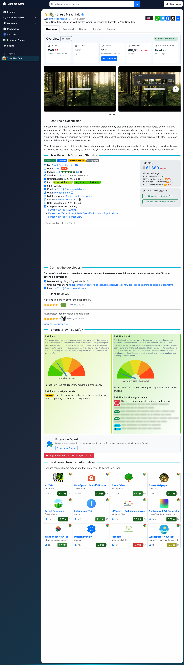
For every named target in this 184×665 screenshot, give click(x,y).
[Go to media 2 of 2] (114, 115)
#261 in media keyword (154, 185)
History (11, 54)
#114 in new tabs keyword (156, 182)
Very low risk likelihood (87, 182)
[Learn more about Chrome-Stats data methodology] (79, 199)
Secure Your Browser (66, 448)
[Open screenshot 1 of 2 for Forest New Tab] (80, 89)
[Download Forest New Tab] (112, 53)
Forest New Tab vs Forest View (65, 216)
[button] (173, 4)
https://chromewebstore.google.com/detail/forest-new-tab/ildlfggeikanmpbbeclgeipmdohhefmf (121, 284)
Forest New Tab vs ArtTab (62, 209)
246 (57, 168)
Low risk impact (63, 182)
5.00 (67, 172)
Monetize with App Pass (161, 196)
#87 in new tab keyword (155, 179)
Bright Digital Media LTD (58, 19)
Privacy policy (62, 192)
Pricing (10, 45)
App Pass (12, 34)
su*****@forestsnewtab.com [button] (70, 189)
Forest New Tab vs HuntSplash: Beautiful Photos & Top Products (83, 213)
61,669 (156, 167)
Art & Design (79, 19)
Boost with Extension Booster (161, 201)
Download (68, 29)
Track (67, 38)
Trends (111, 29)
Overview (51, 29)
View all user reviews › (56, 324)
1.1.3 (59, 175)
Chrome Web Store (165, 38)
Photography (92, 161)
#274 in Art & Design (152, 176)
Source (83, 29)
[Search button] (137, 4)
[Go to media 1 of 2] (110, 115)
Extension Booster (16, 40)
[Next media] (175, 89)
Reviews (96, 29)
